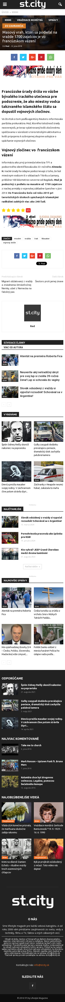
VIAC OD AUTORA (13, 347)
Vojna (5, 643)
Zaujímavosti (8, 821)
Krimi (8, 20)
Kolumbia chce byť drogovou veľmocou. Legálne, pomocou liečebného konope (37, 780)
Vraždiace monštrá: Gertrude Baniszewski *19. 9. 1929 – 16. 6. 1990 (48, 829)
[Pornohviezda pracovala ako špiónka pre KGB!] (10, 538)
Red (7, 46)
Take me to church (31, 745)
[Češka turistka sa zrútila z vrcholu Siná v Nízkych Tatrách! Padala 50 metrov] (49, 597)
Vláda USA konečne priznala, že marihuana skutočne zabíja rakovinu (16, 829)
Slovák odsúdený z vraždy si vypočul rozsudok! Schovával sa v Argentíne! (41, 392)
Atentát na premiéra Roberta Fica (41, 356)
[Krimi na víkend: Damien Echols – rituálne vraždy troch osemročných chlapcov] (16, 849)
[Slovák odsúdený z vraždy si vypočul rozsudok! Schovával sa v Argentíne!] (10, 392)
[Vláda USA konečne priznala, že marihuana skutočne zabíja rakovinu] (16, 812)
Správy (53, 20)
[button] (60, 4)
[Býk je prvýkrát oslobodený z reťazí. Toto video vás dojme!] (49, 849)
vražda (28, 238)
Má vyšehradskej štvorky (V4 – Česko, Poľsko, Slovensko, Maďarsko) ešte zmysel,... (16, 651)
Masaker (46, 238)
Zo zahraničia (14, 26)
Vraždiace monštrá (30, 20)
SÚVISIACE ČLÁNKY (14, 342)
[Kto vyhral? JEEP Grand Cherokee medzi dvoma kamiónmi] (10, 554)
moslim (17, 238)
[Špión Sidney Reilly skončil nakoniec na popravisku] (16, 431)
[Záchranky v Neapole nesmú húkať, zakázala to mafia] (49, 471)
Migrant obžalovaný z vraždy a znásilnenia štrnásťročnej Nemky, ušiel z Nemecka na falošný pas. (17, 286)
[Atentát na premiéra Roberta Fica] (10, 360)
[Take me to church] (10, 749)
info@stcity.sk (41, 965)
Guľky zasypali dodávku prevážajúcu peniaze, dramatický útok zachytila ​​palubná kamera (41, 704)
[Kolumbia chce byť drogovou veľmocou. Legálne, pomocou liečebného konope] (10, 781)
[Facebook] (32, 985)
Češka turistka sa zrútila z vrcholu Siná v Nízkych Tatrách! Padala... (47, 614)
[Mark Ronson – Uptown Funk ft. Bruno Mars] (10, 765)
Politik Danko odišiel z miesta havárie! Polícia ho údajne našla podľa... (47, 651)
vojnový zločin (9, 242)
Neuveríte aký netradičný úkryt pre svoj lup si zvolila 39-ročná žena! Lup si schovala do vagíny (40, 376)
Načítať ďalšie (31, 566)
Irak (36, 238)
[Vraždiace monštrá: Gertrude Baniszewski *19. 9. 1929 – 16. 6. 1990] (49, 812)
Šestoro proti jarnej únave (49, 281)
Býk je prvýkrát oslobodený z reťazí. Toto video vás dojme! (48, 865)
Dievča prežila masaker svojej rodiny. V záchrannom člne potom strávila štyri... (16, 488)
